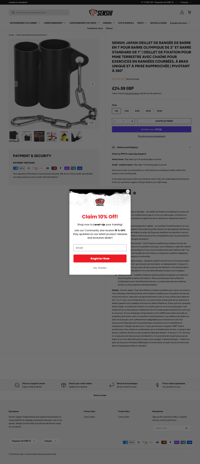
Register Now (100, 258)
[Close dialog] (128, 191)
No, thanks (100, 268)
